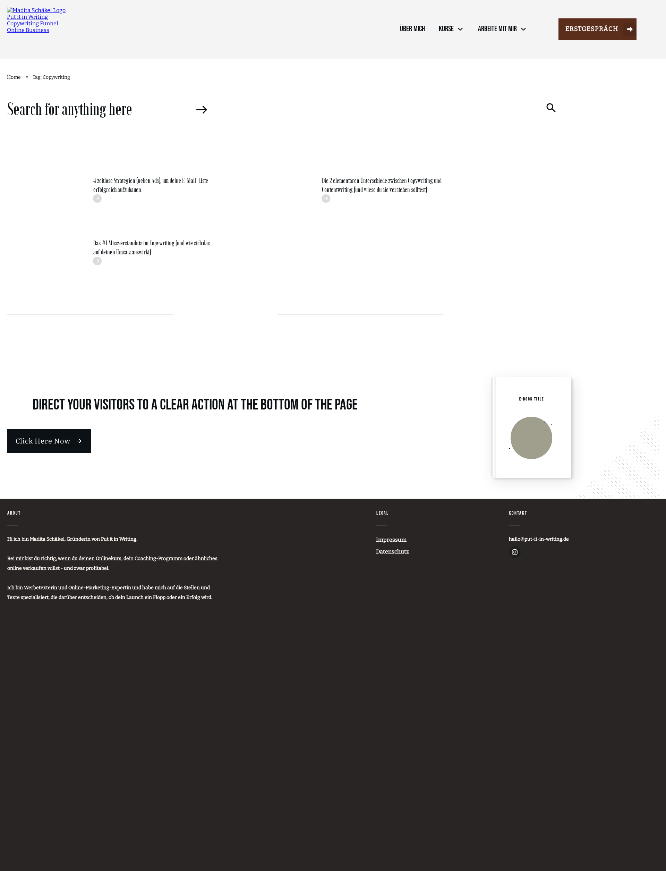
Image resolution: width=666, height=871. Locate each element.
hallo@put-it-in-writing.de (539, 539)
